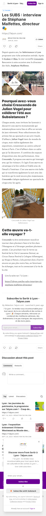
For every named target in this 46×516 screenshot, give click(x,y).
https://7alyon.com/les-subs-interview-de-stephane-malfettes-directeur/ (23, 283)
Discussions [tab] (20, 396)
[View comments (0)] (10, 46)
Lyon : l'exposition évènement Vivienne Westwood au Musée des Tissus (15, 427)
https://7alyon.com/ (10, 412)
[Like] (4, 46)
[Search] (41, 396)
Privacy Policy (31, 501)
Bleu (15, 59)
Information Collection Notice (27, 336)
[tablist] (12, 365)
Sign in (41, 3)
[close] (39, 442)
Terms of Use (35, 333)
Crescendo (38, 59)
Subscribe (32, 3)
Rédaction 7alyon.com (16, 38)
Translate (7, 10)
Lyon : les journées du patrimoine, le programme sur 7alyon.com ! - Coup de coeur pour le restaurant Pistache (15, 406)
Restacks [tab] (18, 366)
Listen (40, 39)
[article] (23, 411)
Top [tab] (4, 396)
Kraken (7, 59)
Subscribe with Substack (24, 491)
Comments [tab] (7, 366)
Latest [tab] (11, 396)
